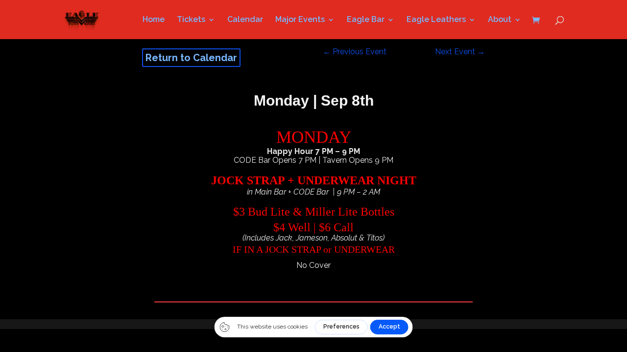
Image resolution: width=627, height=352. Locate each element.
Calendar (245, 20)
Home (154, 20)
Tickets (191, 20)
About (499, 20)
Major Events (300, 20)
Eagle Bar (366, 20)
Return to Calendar (191, 58)
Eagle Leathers (436, 20)
